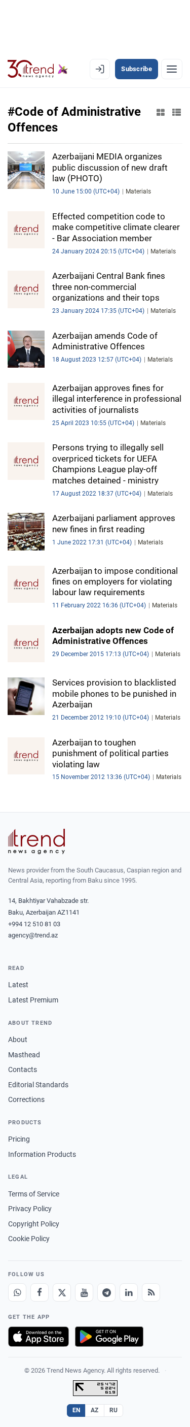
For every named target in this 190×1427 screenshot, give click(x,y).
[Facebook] (39, 1292)
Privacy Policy (30, 1209)
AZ (95, 1410)
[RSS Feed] (151, 1292)
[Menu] (171, 69)
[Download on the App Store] (38, 1336)
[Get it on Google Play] (109, 1336)
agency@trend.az (33, 935)
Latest (18, 985)
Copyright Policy (33, 1224)
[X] (62, 1292)
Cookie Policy (29, 1239)
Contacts (22, 1069)
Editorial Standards (38, 1085)
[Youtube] (84, 1292)
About (17, 1039)
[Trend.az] (38, 69)
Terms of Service (33, 1194)
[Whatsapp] (17, 1292)
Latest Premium (33, 1000)
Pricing (19, 1139)
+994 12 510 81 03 (34, 924)
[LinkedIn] (129, 1292)
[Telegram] (106, 1292)
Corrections (26, 1099)
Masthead (24, 1055)
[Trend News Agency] (36, 841)
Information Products (42, 1154)
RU (113, 1410)
